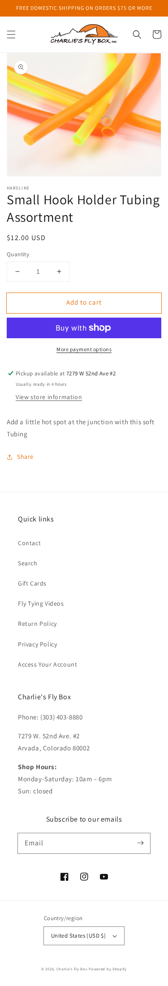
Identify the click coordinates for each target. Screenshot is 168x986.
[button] (11, 34)
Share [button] (25, 456)
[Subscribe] (140, 843)
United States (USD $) (78, 935)
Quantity (18, 254)
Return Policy (37, 624)
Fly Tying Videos (41, 603)
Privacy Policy (37, 644)
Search (28, 563)
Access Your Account (47, 664)
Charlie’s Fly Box (72, 968)
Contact (29, 543)
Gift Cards (32, 583)
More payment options (84, 349)
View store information (49, 397)
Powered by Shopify (108, 968)
